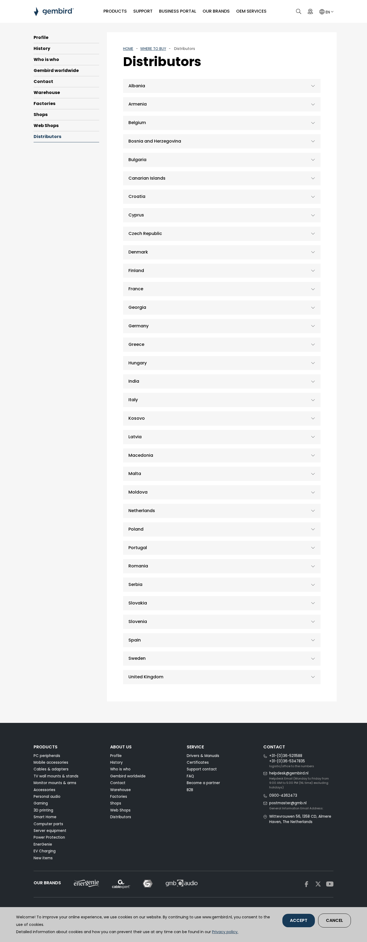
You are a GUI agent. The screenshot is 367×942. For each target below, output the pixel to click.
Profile (41, 37)
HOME (128, 48)
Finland (136, 270)
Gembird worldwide (56, 70)
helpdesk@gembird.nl (288, 773)
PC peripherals (47, 755)
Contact (43, 81)
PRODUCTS (115, 11)
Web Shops (46, 125)
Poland (135, 529)
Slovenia (137, 621)
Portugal (137, 548)
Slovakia (137, 603)
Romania (138, 566)
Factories (44, 103)
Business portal (177, 11)
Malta (134, 473)
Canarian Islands (146, 178)
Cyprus (136, 215)
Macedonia (140, 455)
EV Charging (45, 851)
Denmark (138, 252)
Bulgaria (137, 160)
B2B (190, 789)
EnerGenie (43, 844)
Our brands (216, 11)
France (135, 289)
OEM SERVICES (251, 11)
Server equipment (50, 830)
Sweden (137, 658)
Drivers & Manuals (203, 755)
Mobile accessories (51, 762)
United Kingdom (145, 677)
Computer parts (48, 824)
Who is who (46, 59)
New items (43, 858)
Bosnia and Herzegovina (154, 141)
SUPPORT (143, 11)
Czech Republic (145, 233)
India (133, 381)
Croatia (136, 196)
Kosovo (136, 418)
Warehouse (47, 92)
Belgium (137, 122)
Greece (136, 344)
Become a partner (203, 782)
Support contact (202, 769)
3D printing (43, 810)
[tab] (222, 86)
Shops (41, 114)
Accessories (44, 789)
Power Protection (49, 837)
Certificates (198, 762)
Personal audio (47, 796)
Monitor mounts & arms (55, 782)
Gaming (41, 803)
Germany (138, 326)
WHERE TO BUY (153, 48)
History (42, 48)
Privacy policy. (225, 931)
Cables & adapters (51, 769)
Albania (136, 86)
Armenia (137, 104)
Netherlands (141, 511)
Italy (133, 400)
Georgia (137, 307)
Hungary (137, 363)
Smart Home (45, 817)
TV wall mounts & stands (56, 776)
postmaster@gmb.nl (288, 803)
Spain (134, 640)
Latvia (135, 437)
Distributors (47, 136)
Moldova (137, 492)
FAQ (190, 776)
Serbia (135, 584)
